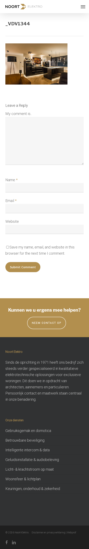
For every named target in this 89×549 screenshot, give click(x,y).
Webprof (71, 532)
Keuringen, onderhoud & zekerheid (32, 488)
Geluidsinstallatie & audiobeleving (32, 459)
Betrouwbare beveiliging (24, 440)
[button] (83, 7)
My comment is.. (18, 113)
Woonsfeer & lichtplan (23, 479)
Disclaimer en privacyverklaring (48, 532)
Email (11, 200)
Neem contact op (46, 323)
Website (12, 221)
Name (11, 180)
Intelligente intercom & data (27, 450)
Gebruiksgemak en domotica (28, 430)
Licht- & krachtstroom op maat (29, 469)
